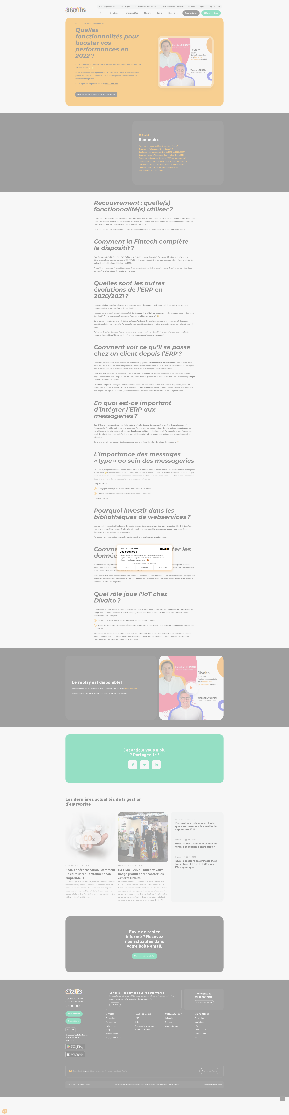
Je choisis (144, 568)
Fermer (126, 568)
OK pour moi (162, 568)
